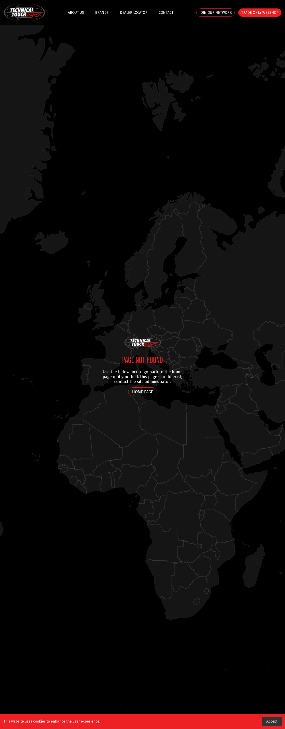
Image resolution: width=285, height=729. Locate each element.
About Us (76, 12)
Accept (271, 721)
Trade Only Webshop (260, 12)
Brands (102, 12)
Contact (166, 12)
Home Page (142, 391)
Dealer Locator (133, 12)
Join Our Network (215, 12)
